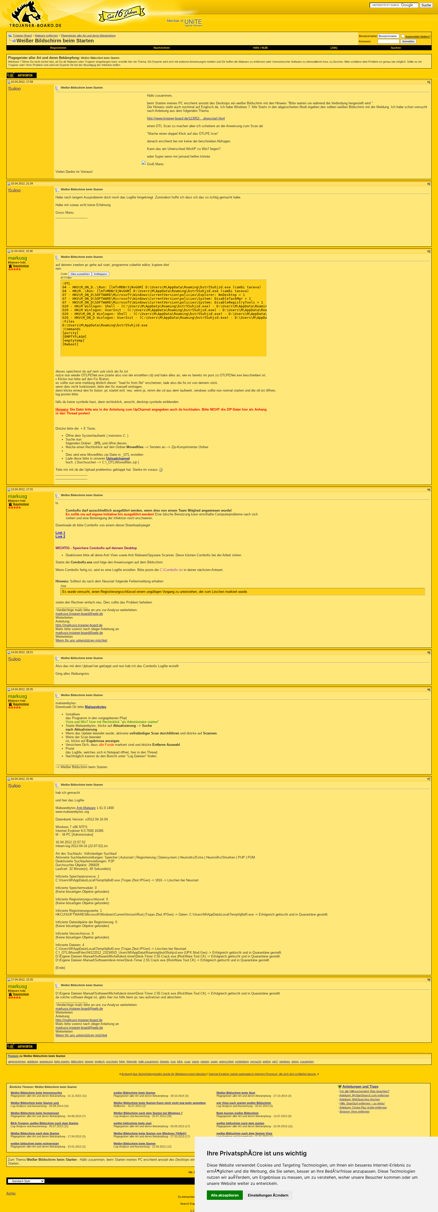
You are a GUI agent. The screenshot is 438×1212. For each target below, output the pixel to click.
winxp (295, 1061)
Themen (13, 1055)
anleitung (32, 1061)
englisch (100, 1061)
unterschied (226, 1061)
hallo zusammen (148, 1061)
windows (284, 1061)
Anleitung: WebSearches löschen (359, 1099)
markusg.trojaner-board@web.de (79, 614)
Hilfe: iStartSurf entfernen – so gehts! (362, 1103)
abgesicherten (17, 1061)
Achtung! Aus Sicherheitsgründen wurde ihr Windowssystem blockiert (164, 1073)
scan (187, 1061)
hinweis (164, 1061)
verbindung (242, 1061)
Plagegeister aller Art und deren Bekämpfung (88, 35)
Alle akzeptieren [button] (225, 1195)
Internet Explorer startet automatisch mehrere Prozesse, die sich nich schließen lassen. (263, 1073)
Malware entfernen (46, 35)
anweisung (46, 1061)
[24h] (334, 47)
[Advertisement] (98, 129)
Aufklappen (100, 274)
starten (204, 1061)
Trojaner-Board (22, 35)
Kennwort (365, 41)
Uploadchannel (118, 458)
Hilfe (256, 47)
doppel (89, 1061)
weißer (267, 1061)
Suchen (396, 47)
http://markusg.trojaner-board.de (79, 625)
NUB (265, 47)
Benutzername (368, 36)
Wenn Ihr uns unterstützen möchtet (81, 640)
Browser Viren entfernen (355, 1111)
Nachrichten (162, 47)
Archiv (11, 1193)
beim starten (61, 1061)
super (214, 1061)
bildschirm (77, 1061)
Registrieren (58, 47)
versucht (255, 1061)
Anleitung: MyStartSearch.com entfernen (364, 1095)
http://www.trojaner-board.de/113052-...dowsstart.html (186, 118)
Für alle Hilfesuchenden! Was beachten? (364, 1091)
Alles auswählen (80, 274)
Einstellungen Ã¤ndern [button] (268, 1195)
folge (122, 1061)
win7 (275, 1061)
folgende (131, 1061)
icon (173, 1061)
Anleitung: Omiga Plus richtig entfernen (363, 1107)
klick (180, 1061)
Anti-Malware (86, 808)
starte (195, 1061)
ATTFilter (66, 277)
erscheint (112, 1061)
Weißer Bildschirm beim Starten (100, 57)
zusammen (307, 1061)
